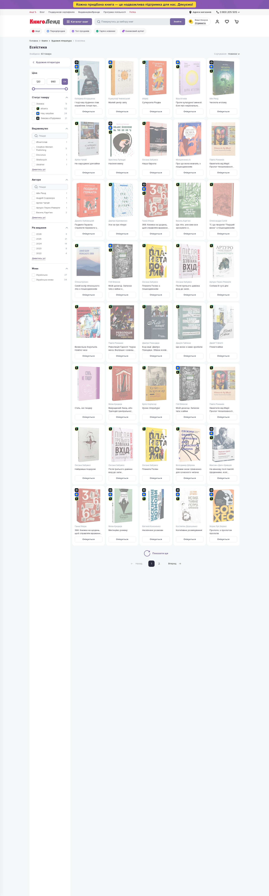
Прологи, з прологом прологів (221, 531)
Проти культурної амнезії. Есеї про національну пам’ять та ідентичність (189, 104)
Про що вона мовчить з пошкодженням (188, 165)
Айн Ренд (41, 193)
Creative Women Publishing (44, 148)
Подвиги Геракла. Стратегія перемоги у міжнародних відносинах (87, 226)
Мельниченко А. (183, 160)
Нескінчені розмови (152, 530)
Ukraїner (40, 164)
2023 (38, 248)
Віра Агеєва (181, 98)
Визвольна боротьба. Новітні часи (86, 348)
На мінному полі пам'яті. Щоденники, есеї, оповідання (222, 470)
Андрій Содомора (45, 198)
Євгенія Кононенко (151, 526)
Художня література (61, 40)
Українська (41, 275)
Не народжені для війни (87, 163)
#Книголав (41, 142)
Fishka (133, 12)
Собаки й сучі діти (219, 285)
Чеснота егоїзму (218, 102)
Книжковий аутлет (134, 31)
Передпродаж (57, 31)
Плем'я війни (216, 347)
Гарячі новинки (107, 31)
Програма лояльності (115, 12)
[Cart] (237, 22)
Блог (42, 12)
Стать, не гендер (83, 408)
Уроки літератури (151, 408)
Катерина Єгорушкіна (85, 98)
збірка (145, 98)
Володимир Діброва (185, 465)
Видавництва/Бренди (89, 12)
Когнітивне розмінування (189, 530)
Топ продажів (82, 31)
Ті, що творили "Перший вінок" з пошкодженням (222, 226)
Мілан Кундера (115, 404)
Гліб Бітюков (114, 282)
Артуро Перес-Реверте (48, 207)
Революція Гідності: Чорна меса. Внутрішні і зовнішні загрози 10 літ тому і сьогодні (122, 348)
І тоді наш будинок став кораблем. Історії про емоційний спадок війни (87, 104)
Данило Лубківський (84, 221)
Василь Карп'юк (44, 212)
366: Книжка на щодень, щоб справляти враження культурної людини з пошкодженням (155, 226)
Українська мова (44, 279)
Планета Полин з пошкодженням (151, 287)
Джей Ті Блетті (216, 343)
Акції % (32, 12)
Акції (37, 31)
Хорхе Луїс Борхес (218, 526)
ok (64, 81)
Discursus (41, 155)
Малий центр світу (118, 102)
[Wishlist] (227, 22)
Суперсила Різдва (151, 102)
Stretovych (41, 159)
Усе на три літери (117, 224)
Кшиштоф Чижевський (119, 98)
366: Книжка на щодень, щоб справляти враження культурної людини (88, 531)
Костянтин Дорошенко (186, 526)
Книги (45, 40)
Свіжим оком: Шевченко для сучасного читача (188, 470)
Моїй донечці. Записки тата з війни (187, 409)
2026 (39, 234)
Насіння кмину (116, 163)
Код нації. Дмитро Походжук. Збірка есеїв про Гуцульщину (154, 348)
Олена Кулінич (81, 282)
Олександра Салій (218, 221)
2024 (39, 243)
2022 (38, 253)
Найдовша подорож (85, 469)
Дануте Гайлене (183, 343)
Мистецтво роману (118, 530)
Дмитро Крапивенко (118, 221)
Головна (33, 40)
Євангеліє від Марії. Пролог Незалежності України (221, 409)
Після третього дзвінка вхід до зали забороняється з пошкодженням (188, 287)
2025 (38, 239)
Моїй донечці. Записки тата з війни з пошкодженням (120, 287)
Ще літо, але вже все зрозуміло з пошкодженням (187, 226)
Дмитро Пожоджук (151, 343)
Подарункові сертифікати (61, 12)
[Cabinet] (217, 22)
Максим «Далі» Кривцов (221, 465)
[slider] (33, 88)
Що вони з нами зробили (189, 347)
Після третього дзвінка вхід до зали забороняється (120, 470)
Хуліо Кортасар (149, 404)
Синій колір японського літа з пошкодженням (87, 287)
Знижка (40, 103)
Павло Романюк (217, 160)
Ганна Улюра (148, 221)
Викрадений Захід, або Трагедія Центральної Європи (120, 409)
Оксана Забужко (150, 160)
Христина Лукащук (117, 160)
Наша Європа (149, 163)
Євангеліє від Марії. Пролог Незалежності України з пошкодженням (223, 165)
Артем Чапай (43, 203)
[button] (49, 104)
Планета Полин (150, 469)
